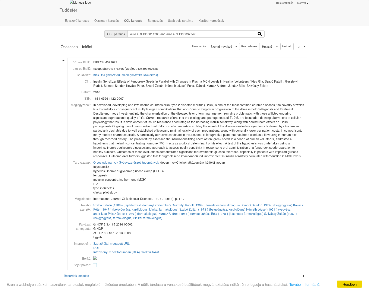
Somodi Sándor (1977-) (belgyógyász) (266, 205)
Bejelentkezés (284, 2)
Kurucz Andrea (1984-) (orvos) (179, 213)
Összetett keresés (106, 20)
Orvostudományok (105, 162)
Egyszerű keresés (77, 20)
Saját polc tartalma (180, 20)
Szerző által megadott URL (111, 243)
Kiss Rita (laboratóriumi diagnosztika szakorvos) (125, 75)
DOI (96, 248)
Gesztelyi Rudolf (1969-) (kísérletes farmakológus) (206, 205)
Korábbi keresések (211, 20)
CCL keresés (133, 20)
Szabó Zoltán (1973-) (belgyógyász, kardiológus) (212, 209)
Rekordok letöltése (76, 276)
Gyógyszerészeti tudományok (139, 162)
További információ (304, 284)
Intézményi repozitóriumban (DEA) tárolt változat (126, 252)
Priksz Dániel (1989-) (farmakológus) (133, 213)
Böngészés (155, 20)
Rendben (350, 284)
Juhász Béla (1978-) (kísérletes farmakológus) (232, 213)
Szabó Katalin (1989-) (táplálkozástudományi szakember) (132, 205)
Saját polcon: (82, 265)
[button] (300, 46)
